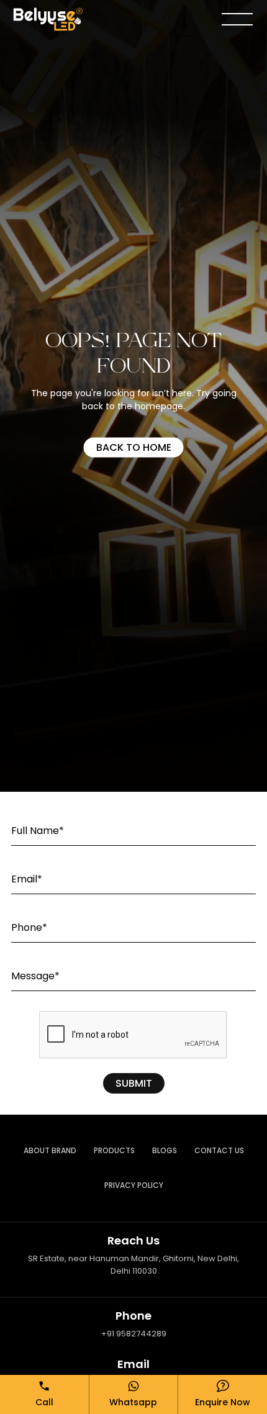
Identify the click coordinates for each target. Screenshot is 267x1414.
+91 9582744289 (133, 1333)
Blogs (164, 1150)
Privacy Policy (133, 1185)
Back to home (133, 447)
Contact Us (219, 1150)
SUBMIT (133, 1083)
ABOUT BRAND (50, 1150)
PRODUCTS (114, 1150)
